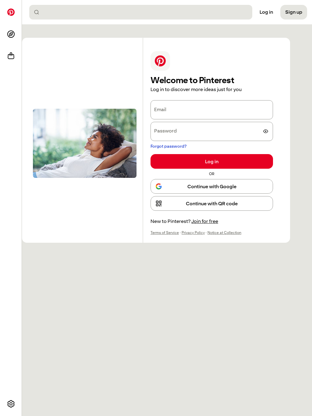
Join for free (204, 221)
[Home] (11, 12)
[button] (212, 203)
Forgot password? (168, 146)
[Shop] (11, 56)
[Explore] (11, 34)
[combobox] (143, 12)
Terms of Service (165, 233)
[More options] (11, 404)
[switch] (265, 131)
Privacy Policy (193, 233)
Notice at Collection (224, 233)
